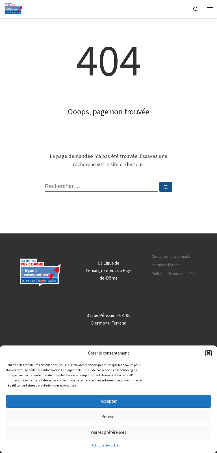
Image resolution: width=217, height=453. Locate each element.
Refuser (108, 416)
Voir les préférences (108, 432)
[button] (208, 353)
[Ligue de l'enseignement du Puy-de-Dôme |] (13, 8)
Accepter (109, 401)
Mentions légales (166, 264)
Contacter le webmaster (172, 256)
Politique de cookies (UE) (173, 273)
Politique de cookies (106, 445)
